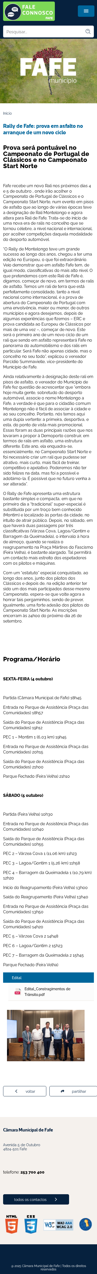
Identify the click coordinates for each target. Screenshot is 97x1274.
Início (7, 113)
